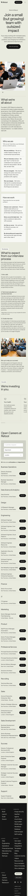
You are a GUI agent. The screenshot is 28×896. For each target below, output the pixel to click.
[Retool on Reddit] (20, 882)
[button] (13, 450)
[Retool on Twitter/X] (18, 882)
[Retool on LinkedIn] (15, 882)
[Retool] (4, 2)
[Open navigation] (25, 2)
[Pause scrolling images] (3, 92)
